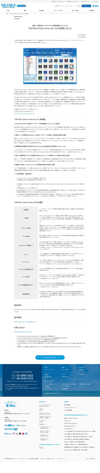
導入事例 (41, 10)
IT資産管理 (64, 388)
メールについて (60, 458)
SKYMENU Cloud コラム (69, 426)
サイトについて (22, 458)
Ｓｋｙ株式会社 (92, 458)
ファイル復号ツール (85, 1)
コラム (63, 5)
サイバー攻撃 (65, 386)
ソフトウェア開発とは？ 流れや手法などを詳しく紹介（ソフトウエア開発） (80, 431)
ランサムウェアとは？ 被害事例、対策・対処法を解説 (75, 450)
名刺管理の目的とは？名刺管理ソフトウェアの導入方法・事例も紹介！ (79, 447)
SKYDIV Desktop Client (44, 413)
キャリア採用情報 (68, 410)
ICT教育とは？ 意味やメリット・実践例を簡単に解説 (75, 444)
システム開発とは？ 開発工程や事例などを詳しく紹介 (76, 434)
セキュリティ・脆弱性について (47, 458)
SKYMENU (41, 424)
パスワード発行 (94, 1)
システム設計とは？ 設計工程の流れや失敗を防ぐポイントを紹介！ (78, 436)
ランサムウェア (48, 388)
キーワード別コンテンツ (50, 384)
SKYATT (43, 421)
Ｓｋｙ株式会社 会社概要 (33, 458)
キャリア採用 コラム (68, 428)
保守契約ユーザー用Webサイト (58, 1)
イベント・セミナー (58, 10)
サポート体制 (75, 10)
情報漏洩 (47, 386)
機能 (25, 10)
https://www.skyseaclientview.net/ (24, 113)
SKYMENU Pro (44, 439)
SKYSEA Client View (45, 405)
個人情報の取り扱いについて (10, 458)
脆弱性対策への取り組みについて (53, 393)
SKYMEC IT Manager (45, 417)
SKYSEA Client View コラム (70, 423)
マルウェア (81, 386)
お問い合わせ (87, 5)
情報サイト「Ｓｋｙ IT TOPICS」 (70, 418)
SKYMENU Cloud (46, 427)
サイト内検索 (78, 5)
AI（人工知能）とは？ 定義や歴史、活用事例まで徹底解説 (76, 439)
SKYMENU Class (44, 435)
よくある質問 (48, 376)
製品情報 (91, 10)
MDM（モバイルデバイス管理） (69, 384)
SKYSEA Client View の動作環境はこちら (25, 322)
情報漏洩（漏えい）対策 (84, 384)
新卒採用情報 (67, 405)
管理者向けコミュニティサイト (72, 1)
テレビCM (70, 5)
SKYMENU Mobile (45, 431)
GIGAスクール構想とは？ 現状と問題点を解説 (74, 442)
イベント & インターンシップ (70, 407)
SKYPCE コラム (67, 421)
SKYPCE (41, 409)
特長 (8, 10)
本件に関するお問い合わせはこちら (23, 332)
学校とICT (41, 447)
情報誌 (57, 5)
